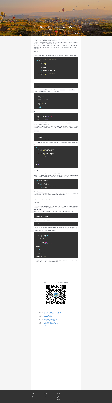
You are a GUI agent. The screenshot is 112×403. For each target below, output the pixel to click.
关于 (33, 396)
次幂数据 (58, 393)
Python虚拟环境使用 (48, 316)
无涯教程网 (59, 399)
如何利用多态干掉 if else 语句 (49, 320)
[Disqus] (56, 342)
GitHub (46, 393)
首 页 (60, 2)
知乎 (45, 396)
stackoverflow (53, 260)
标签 (33, 394)
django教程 (73, 2)
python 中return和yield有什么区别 (50, 319)
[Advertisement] (56, 16)
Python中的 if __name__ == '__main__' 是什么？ (53, 312)
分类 (33, 393)
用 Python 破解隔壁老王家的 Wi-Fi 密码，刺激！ (53, 313)
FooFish (34, 2)
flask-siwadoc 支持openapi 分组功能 (51, 323)
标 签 (68, 2)
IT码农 (58, 397)
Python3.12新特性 (47, 315)
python (77, 33)
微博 (45, 394)
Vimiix (58, 396)
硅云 (58, 394)
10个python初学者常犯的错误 (49, 322)
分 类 (64, 2)
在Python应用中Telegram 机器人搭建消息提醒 (52, 325)
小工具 (78, 2)
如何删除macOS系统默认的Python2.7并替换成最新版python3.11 (56, 318)
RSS (32, 397)
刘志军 (51, 29)
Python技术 (61, 29)
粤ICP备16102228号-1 (76, 401)
